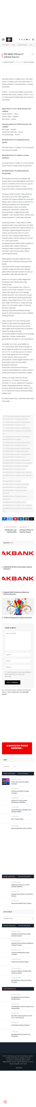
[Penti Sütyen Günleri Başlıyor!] (6, 1024)
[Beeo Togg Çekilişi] (6, 819)
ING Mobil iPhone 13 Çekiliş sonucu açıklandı (17, 472)
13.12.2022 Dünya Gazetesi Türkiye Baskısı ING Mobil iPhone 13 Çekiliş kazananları (16, 417)
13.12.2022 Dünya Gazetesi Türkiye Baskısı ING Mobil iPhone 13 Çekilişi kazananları (16, 449)
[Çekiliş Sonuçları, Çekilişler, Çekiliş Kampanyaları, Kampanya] (9, 39)
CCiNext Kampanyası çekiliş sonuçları (17, 618)
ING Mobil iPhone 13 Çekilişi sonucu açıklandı (17, 505)
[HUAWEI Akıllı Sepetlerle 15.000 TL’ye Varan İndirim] (6, 1015)
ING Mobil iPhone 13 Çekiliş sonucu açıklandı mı (17, 476)
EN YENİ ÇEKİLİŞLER (24, 925)
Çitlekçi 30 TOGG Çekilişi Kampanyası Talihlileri (19, 801)
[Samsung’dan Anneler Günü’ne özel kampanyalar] (6, 1006)
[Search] (33, 39)
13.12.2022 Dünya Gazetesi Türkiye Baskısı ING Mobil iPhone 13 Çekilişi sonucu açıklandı (17, 461)
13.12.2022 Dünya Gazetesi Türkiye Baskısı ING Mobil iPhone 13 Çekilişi (16, 438)
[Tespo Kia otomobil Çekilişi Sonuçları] (6, 781)
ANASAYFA (19, 1068)
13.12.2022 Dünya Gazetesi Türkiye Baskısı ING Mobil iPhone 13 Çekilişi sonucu (16, 455)
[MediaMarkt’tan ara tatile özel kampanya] (6, 1034)
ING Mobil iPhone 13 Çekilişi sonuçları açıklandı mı (15, 497)
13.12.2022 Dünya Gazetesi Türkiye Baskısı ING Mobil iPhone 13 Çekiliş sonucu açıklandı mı (17, 430)
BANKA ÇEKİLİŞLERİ (9, 876)
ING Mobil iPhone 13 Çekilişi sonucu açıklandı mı (17, 509)
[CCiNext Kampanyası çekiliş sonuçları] (18, 606)
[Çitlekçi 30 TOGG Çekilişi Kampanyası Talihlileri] (6, 800)
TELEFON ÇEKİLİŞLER (24, 876)
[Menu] (3, 39)
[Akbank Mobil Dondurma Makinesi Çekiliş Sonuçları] (18, 581)
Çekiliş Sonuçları (29, 62)
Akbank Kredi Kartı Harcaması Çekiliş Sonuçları (21, 935)
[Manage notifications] (5, 1101)
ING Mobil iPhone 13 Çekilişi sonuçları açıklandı (15, 491)
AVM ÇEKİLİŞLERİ (23, 773)
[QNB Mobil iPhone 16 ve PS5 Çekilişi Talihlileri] (6, 884)
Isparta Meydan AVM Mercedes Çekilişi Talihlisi (21, 811)
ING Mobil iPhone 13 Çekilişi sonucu (14, 502)
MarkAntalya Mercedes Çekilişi (21, 828)
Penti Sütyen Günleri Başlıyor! (20, 1025)
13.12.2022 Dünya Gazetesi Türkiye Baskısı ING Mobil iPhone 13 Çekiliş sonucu (16, 423)
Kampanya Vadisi (8, 62)
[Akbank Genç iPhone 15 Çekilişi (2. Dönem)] (6, 894)
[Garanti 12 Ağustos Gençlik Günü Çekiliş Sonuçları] (6, 971)
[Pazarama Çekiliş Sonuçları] (6, 961)
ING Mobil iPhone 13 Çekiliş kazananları (15, 466)
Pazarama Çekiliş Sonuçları (20, 962)
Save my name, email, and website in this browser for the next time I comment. (18, 674)
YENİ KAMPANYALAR (9, 989)
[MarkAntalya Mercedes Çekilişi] (6, 828)
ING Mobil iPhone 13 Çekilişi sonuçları (15, 487)
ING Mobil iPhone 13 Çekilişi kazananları (16, 484)
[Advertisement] (18, 18)
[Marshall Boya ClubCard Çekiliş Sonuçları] (6, 980)
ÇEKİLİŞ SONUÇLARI (9, 925)
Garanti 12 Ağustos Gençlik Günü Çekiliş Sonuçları (21, 972)
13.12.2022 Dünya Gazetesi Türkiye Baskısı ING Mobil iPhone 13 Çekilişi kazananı (16, 444)
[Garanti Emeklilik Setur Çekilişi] (6, 903)
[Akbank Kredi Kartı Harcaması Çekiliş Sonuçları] (18, 555)
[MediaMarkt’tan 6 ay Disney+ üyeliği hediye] (6, 997)
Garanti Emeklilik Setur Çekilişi (21, 903)
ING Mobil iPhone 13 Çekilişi (12, 481)
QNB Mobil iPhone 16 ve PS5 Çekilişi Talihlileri (20, 886)
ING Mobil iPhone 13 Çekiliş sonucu (14, 469)
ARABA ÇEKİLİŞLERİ (9, 773)
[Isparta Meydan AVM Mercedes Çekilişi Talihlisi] (6, 809)
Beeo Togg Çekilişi (17, 819)
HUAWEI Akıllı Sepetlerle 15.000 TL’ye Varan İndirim (21, 1016)
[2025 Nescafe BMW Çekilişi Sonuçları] (6, 791)
